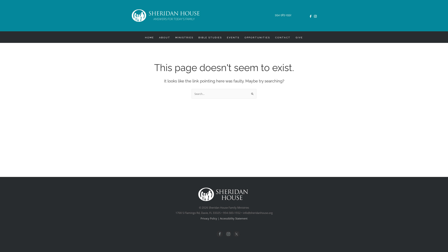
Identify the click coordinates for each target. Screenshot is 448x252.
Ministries (184, 37)
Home (149, 37)
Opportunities (257, 37)
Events (233, 37)
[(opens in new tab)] (310, 15)
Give (299, 37)
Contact (282, 37)
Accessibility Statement (233, 218)
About (164, 37)
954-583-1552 (283, 15)
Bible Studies (210, 37)
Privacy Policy (209, 218)
